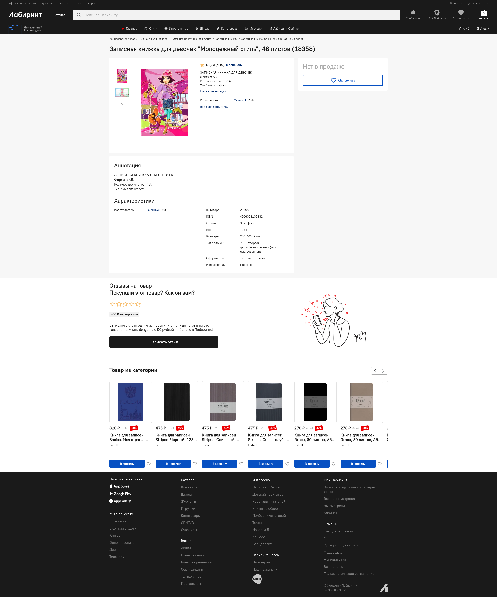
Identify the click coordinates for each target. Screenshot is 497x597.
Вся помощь (333, 567)
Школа (204, 28)
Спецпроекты (263, 544)
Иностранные (178, 28)
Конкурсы (260, 537)
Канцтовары (229, 28)
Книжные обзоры (266, 508)
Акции (484, 28)
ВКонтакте (117, 521)
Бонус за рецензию (196, 562)
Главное (131, 28)
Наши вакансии (264, 569)
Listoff (113, 445)
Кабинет (330, 513)
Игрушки (256, 28)
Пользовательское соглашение (349, 574)
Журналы (188, 501)
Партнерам (261, 562)
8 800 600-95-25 (335, 590)
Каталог (59, 15)
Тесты (257, 523)
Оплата (330, 538)
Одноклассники (122, 542)
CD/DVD (187, 523)
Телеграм (117, 557)
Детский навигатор (267, 494)
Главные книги (192, 555)
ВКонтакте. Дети (122, 528)
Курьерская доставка (341, 545)
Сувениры (189, 530)
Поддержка (333, 552)
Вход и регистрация (340, 499)
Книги (153, 28)
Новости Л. (261, 530)
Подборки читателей (269, 515)
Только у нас (191, 576)
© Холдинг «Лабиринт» (340, 585)
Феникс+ (240, 100)
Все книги (189, 487)
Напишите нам (336, 559)
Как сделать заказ (339, 531)
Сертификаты (192, 569)
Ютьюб (114, 535)
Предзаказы (191, 583)
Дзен (113, 549)
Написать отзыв (164, 342)
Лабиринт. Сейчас (286, 28)
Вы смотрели (334, 506)
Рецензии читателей (268, 501)
